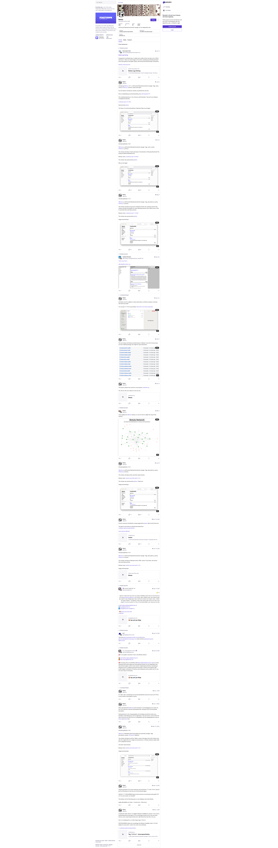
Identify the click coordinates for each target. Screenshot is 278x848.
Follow (153, 20)
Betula (139, 662)
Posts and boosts (123, 44)
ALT (157, 131)
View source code (103, 845)
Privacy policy (98, 841)
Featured (129, 40)
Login (172, 30)
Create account (172, 26)
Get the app (105, 844)
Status (106, 840)
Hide (157, 111)
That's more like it (123, 261)
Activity (120, 40)
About (103, 840)
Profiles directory (111, 840)
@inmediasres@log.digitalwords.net (129, 658)
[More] (158, 77)
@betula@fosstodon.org (124, 21)
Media (124, 40)
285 (119, 25)
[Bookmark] (149, 77)
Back (121, 2)
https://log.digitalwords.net (126, 659)
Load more (139, 844)
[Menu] (158, 20)
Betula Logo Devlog (123, 55)
